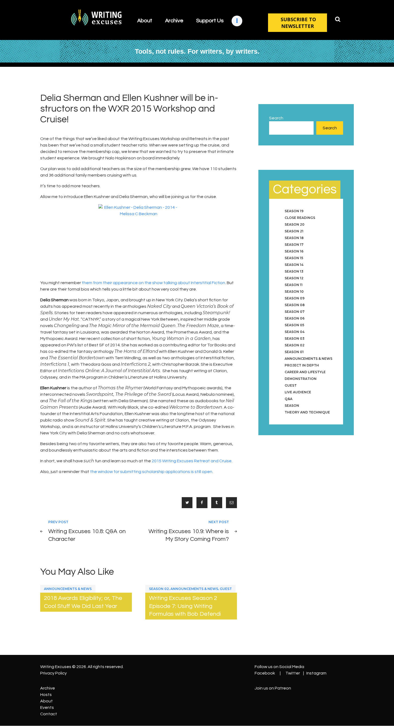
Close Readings (300, 218)
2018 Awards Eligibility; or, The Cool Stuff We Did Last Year (83, 602)
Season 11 (294, 285)
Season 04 (294, 332)
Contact (48, 714)
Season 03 (294, 338)
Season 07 (294, 312)
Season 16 (294, 251)
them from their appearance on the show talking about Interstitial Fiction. (154, 283)
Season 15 (294, 258)
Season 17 (294, 245)
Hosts (46, 694)
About (46, 701)
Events (47, 707)
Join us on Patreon (273, 688)
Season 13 (294, 271)
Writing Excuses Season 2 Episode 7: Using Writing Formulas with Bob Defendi (185, 606)
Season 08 (295, 305)
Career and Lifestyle (305, 372)
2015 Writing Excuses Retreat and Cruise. (192, 461)
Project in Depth (302, 365)
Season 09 (294, 298)
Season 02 (159, 589)
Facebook (265, 673)
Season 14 (294, 265)
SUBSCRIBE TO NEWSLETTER (298, 22)
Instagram (316, 673)
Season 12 (294, 278)
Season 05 (294, 325)
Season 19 (294, 211)
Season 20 (294, 224)
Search (276, 118)
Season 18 (294, 238)
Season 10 (294, 291)
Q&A (288, 399)
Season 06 (294, 318)
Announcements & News (68, 589)
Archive (47, 688)
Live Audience (298, 392)
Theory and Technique (307, 412)
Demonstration (301, 379)
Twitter (292, 673)
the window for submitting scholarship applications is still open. (151, 472)
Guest (226, 589)
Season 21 (294, 231)
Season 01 (294, 352)
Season (292, 406)
